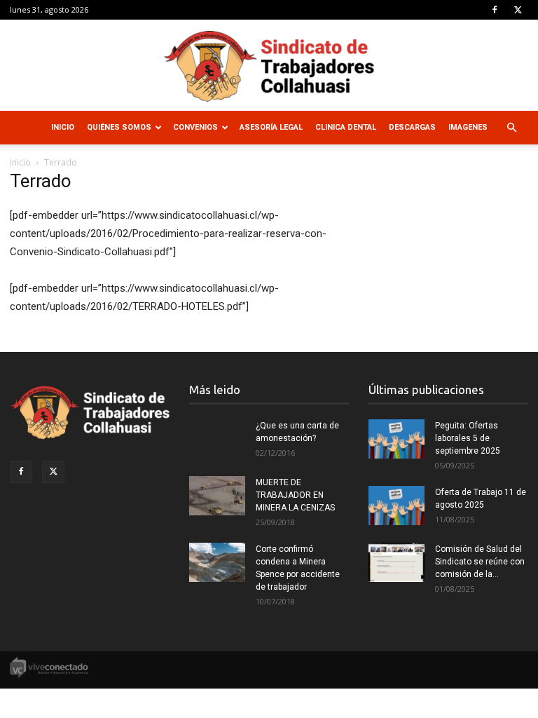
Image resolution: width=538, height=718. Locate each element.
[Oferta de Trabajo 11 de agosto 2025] (396, 505)
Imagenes (468, 127)
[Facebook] (494, 10)
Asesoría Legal (271, 127)
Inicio (62, 127)
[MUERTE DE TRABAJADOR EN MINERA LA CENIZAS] (217, 495)
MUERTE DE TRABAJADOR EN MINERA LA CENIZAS (295, 495)
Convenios (195, 127)
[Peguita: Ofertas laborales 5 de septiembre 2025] (396, 439)
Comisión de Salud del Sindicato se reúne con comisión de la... (480, 561)
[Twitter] (517, 10)
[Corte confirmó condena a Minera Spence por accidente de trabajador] (217, 562)
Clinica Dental (345, 127)
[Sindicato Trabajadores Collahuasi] (269, 66)
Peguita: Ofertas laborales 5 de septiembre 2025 (467, 438)
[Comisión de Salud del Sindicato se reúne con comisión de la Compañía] (396, 562)
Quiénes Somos (119, 127)
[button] (511, 128)
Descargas (412, 127)
